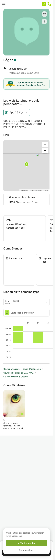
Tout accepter (27, 543)
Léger (8, 60)
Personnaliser (26, 550)
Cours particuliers (11, 369)
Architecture (15, 258)
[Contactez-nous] (49, 4)
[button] (44, 14)
